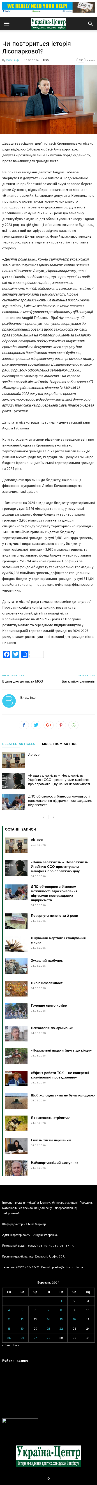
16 (74, 1319)
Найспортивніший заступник (54, 1163)
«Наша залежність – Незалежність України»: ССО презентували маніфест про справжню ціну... (59, 866)
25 (9, 1337)
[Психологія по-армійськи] (16, 1033)
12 (22, 1319)
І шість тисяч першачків (51, 1140)
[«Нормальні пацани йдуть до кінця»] (16, 1056)
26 (22, 1337)
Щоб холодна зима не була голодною (63, 1095)
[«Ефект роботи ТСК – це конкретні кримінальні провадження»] (16, 1078)
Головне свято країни (49, 1005)
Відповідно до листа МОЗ (22, 681)
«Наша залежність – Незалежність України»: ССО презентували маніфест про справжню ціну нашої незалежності (59, 779)
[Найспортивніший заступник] (16, 1168)
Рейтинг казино (15, 1360)
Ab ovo (33, 755)
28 (48, 1337)
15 (61, 1319)
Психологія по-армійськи (52, 1028)
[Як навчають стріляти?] (16, 1123)
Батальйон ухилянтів (78, 681)
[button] (90, 23)
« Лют (6, 1345)
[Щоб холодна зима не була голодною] (16, 1101)
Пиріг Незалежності (47, 983)
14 (48, 1319)
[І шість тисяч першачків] (16, 1146)
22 (61, 1328)
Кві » (16, 1345)
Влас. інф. (12, 60)
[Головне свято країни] (16, 1011)
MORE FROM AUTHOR (60, 744)
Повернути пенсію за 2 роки (54, 916)
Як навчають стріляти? (50, 1118)
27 (35, 1337)
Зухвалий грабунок (47, 961)
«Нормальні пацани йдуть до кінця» (61, 1050)
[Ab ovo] (13, 760)
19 (22, 1328)
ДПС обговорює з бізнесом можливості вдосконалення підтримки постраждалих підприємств (60, 800)
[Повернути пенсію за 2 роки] (16, 921)
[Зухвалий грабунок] (16, 966)
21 (48, 1328)
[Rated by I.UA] (20, 1422)
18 (9, 1328)
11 (9, 1319)
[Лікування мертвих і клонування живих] (16, 944)
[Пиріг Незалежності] (16, 989)
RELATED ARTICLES (18, 744)
